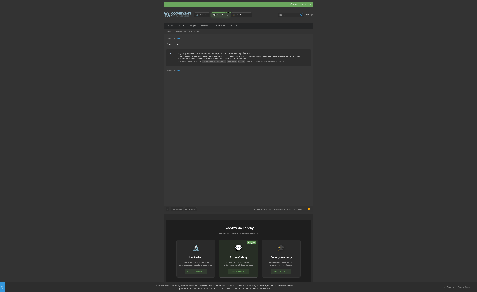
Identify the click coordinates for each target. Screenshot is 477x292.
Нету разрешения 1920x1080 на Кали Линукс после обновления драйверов (213, 53)
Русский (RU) (190, 209)
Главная (300, 209)
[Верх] (305, 209)
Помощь (291, 209)
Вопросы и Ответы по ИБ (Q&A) (273, 61)
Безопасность (279, 209)
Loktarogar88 (182, 61)
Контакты (258, 209)
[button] (175, 26)
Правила (268, 209)
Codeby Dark (177, 209)
